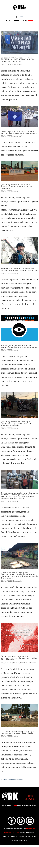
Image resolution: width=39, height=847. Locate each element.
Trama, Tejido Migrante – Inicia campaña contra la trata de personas (19, 346)
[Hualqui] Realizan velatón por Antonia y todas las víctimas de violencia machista (16, 423)
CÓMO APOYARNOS (30, 797)
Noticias (15, 191)
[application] (19, 21)
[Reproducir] (7, 21)
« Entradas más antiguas (12, 779)
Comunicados (17, 64)
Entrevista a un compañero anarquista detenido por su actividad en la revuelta (19, 658)
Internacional (17, 136)
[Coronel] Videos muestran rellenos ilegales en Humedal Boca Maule (18, 732)
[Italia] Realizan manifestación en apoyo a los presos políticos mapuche (19, 132)
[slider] (31, 21)
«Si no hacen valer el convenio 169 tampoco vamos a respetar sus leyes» (19, 269)
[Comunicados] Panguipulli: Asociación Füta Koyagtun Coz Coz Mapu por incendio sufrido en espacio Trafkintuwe (19, 575)
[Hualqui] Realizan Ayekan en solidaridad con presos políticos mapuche (16, 186)
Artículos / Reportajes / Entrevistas (24, 663)
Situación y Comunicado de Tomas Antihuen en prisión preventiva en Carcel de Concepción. (18, 59)
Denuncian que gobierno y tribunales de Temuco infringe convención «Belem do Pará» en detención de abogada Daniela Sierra (19, 495)
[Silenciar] (26, 21)
